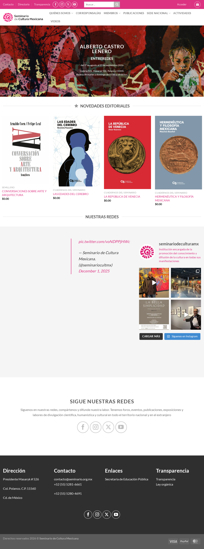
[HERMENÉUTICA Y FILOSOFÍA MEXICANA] (178, 152)
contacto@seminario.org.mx (73, 479)
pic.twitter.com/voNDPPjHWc (104, 241)
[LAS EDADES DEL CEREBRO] (76, 151)
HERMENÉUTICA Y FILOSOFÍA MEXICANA (174, 198)
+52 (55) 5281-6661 (68, 484)
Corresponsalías (88, 13)
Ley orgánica (164, 484)
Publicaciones (133, 13)
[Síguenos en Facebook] (55, 4)
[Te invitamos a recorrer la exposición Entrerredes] (154, 283)
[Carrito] (197, 4)
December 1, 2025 (93, 271)
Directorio (23, 4)
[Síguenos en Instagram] (62, 4)
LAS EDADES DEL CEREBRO (70, 194)
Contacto (8, 4)
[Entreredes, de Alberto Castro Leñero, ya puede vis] (186, 283)
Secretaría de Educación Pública (126, 479)
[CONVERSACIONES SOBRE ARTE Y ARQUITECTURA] (25, 150)
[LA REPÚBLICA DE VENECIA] (127, 152)
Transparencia (42, 4)
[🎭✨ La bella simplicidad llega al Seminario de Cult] (154, 315)
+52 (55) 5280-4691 (68, 493)
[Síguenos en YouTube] (74, 4)
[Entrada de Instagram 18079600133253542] (186, 315)
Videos (55, 21)
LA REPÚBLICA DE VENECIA (122, 196)
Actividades (182, 13)
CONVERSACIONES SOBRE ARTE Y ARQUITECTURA (24, 193)
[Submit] (117, 5)
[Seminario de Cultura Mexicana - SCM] (23, 17)
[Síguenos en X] (68, 4)
